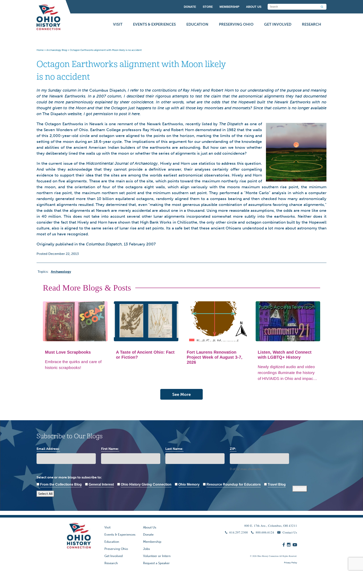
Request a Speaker (156, 563)
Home (40, 50)
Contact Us (290, 532)
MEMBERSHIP (229, 6)
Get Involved (277, 24)
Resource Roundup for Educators (233, 484)
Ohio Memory (189, 484)
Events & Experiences (154, 24)
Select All (45, 494)
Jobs (146, 549)
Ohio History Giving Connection (146, 484)
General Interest (101, 484)
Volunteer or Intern (157, 556)
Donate (148, 534)
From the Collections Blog (61, 484)
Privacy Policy (290, 562)
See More (181, 394)
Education (197, 24)
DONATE (190, 6)
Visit (117, 24)
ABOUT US (253, 6)
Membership (152, 542)
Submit (299, 489)
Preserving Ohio (236, 24)
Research (311, 24)
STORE (208, 6)
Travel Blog (277, 484)
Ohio (259, 556)
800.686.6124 (265, 532)
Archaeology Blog (56, 50)
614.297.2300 (238, 532)
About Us (149, 527)
